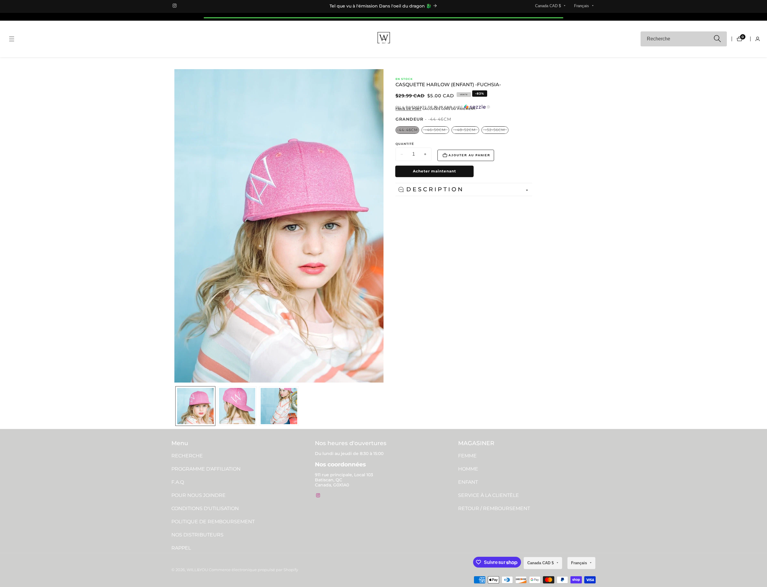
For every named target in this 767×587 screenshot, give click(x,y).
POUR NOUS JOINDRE (198, 495)
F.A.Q (177, 482)
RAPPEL (181, 548)
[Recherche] (717, 39)
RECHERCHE (187, 456)
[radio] (407, 130)
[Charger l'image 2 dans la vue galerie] (237, 406)
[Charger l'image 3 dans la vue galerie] (279, 406)
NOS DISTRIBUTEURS (197, 535)
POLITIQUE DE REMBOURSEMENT (213, 521)
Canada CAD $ (548, 6)
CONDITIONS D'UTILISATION (205, 508)
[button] (463, 107)
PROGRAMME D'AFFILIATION (206, 469)
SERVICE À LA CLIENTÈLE (488, 495)
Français (582, 6)
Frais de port (408, 108)
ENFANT (468, 482)
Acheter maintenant (434, 171)
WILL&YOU (197, 570)
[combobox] (684, 38)
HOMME (468, 469)
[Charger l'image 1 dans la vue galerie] (195, 406)
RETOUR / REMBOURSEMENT (494, 508)
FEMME (467, 456)
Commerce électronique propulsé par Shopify (253, 570)
